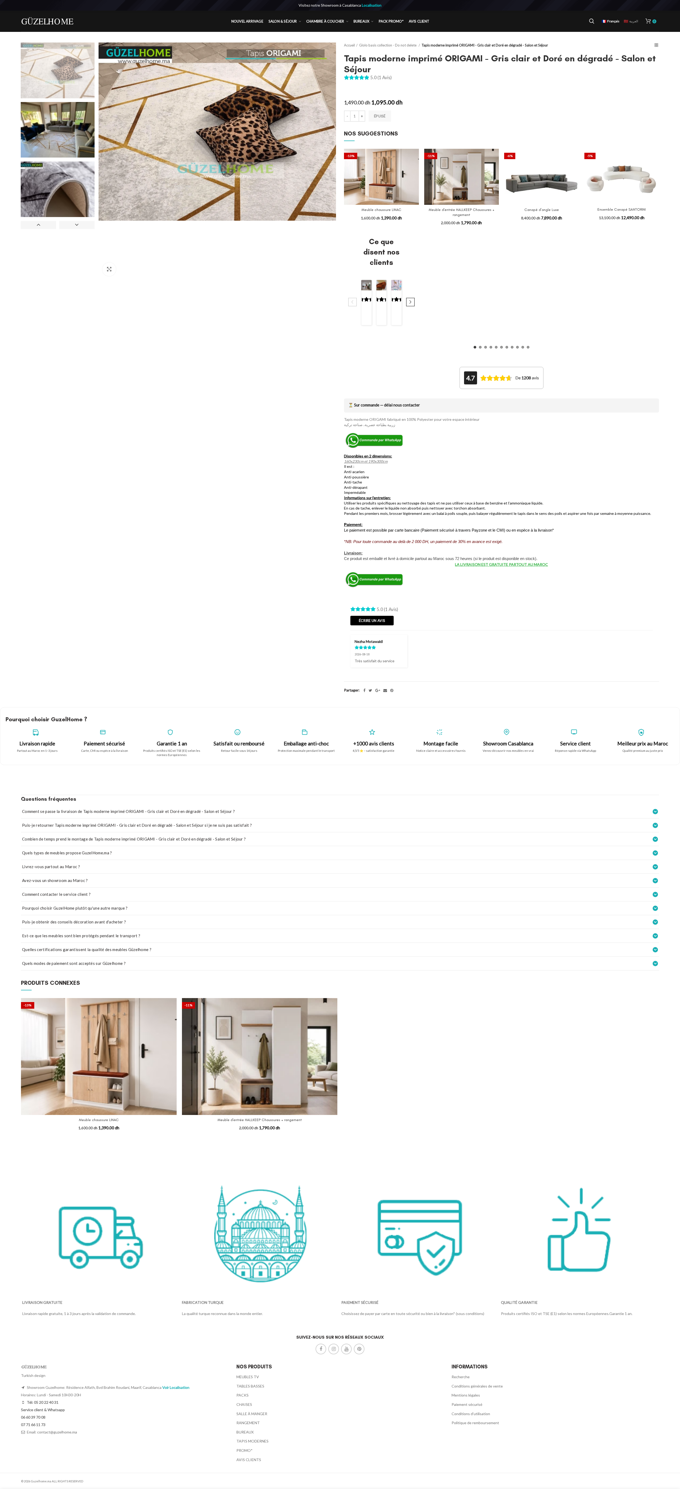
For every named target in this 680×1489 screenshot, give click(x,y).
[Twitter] (370, 690)
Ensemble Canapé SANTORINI (621, 209)
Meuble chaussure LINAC (381, 209)
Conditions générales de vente (477, 1386)
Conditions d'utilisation (471, 1413)
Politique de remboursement (475, 1422)
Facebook (321, 1349)
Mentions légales (466, 1395)
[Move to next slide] (410, 302)
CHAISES (244, 1404)
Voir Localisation (175, 1387)
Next (77, 225)
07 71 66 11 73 (33, 1424)
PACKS (242, 1395)
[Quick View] (415, 169)
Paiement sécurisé (467, 1404)
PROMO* (244, 1450)
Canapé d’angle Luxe (541, 209)
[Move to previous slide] (352, 302)
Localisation (371, 5)
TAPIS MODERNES (252, 1441)
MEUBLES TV (247, 1377)
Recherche (461, 1377)
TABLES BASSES (250, 1386)
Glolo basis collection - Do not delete (388, 45)
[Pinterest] (392, 690)
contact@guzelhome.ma (57, 1432)
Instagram (333, 1349)
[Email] (385, 690)
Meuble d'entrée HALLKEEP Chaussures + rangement (461, 212)
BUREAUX (245, 1432)
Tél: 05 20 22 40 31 (42, 1402)
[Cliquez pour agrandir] (109, 269)
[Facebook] (364, 690)
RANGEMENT (248, 1422)
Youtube (346, 1349)
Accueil (349, 45)
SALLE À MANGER (251, 1413)
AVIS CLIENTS (248, 1459)
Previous (38, 225)
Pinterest (359, 1349)
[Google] (378, 690)
